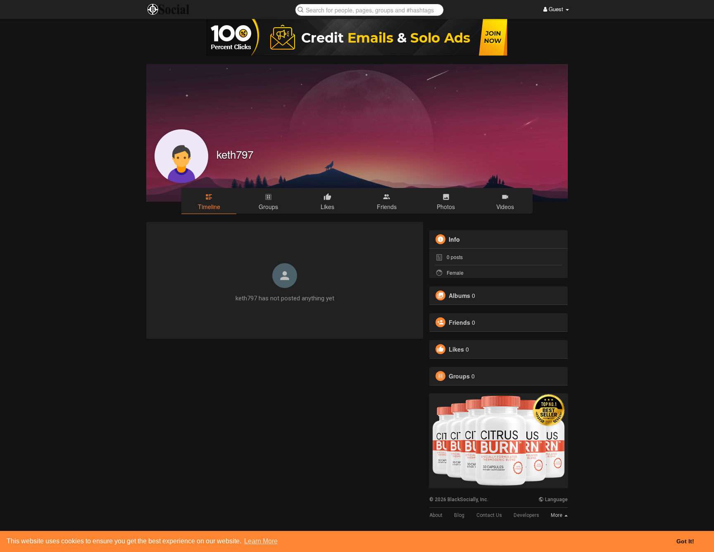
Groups (459, 376)
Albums (459, 295)
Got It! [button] (685, 541)
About (436, 515)
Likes (456, 349)
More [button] (557, 515)
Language (556, 499)
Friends (459, 322)
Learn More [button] (261, 541)
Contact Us (489, 515)
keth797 (235, 154)
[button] (369, 9)
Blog (459, 515)
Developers (526, 515)
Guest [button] (556, 9)
